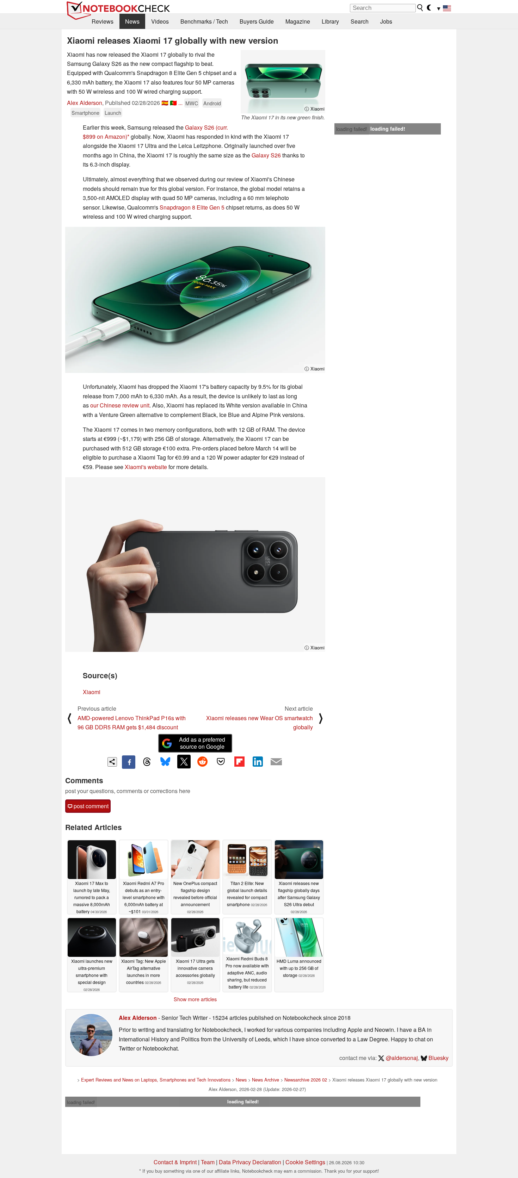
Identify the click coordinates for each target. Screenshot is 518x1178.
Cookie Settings (305, 1162)
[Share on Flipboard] (239, 761)
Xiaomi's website (146, 467)
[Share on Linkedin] (257, 761)
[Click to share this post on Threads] (147, 762)
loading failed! (351, 128)
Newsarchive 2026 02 (305, 1079)
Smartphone (85, 112)
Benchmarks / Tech (204, 21)
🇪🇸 (164, 103)
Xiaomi (91, 692)
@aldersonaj (401, 1058)
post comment (90, 806)
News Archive (265, 1079)
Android (212, 103)
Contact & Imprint (175, 1162)
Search (360, 21)
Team (208, 1162)
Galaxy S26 (199, 127)
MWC (191, 103)
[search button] (420, 7)
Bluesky (438, 1058)
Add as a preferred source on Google (202, 743)
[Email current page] (276, 762)
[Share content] (112, 762)
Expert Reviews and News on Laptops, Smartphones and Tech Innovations (155, 1079)
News (132, 21)
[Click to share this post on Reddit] (202, 761)
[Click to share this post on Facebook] (128, 762)
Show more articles (195, 999)
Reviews (102, 21)
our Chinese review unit (119, 405)
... (180, 103)
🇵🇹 (173, 103)
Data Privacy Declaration (250, 1162)
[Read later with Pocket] (221, 761)
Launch (113, 112)
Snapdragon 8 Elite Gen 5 (192, 207)
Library (330, 21)
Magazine (297, 21)
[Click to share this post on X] (184, 761)
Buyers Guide (257, 21)
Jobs (386, 21)
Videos (160, 21)
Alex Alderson (84, 103)
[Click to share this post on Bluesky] (165, 762)
